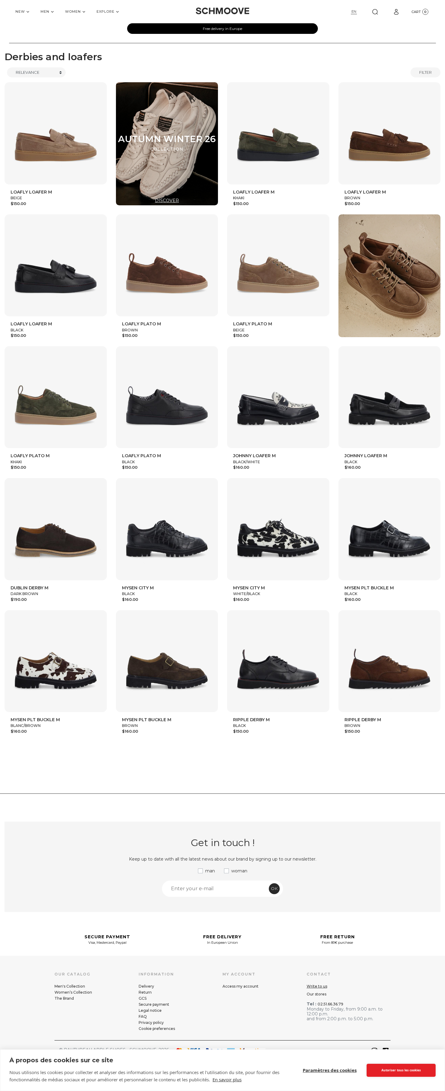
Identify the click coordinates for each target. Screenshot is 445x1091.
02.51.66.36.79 (330, 1004)
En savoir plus (227, 1079)
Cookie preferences (157, 1028)
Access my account (240, 986)
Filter (425, 72)
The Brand (64, 998)
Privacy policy (151, 1022)
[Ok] (375, 11)
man (210, 871)
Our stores (316, 994)
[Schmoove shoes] (222, 11)
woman (239, 871)
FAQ (143, 1016)
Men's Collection (69, 986)
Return (145, 992)
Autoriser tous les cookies (401, 1070)
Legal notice (150, 1010)
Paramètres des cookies (330, 1070)
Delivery (146, 986)
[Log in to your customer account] (396, 11)
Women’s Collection (73, 992)
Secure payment (154, 1004)
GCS (143, 998)
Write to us (317, 986)
